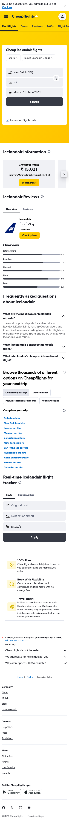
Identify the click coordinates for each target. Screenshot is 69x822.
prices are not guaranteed (16, 640)
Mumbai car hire (13, 433)
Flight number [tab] (26, 494)
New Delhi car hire (14, 423)
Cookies (7, 7)
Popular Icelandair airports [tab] (20, 400)
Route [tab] (9, 494)
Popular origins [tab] (50, 400)
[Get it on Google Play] (11, 792)
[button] (65, 5)
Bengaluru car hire (14, 437)
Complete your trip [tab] (16, 392)
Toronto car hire (12, 462)
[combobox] (38, 505)
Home (20, 677)
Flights (30, 677)
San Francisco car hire (16, 447)
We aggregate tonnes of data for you (26, 656)
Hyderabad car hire (15, 452)
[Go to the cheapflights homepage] (25, 16)
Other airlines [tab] (40, 392)
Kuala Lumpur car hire (16, 457)
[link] (29, 182)
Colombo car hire (13, 467)
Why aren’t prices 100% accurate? (25, 663)
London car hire (12, 428)
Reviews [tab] (28, 209)
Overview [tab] (11, 209)
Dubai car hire (12, 418)
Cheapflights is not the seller (22, 650)
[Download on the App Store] (32, 792)
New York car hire (14, 442)
